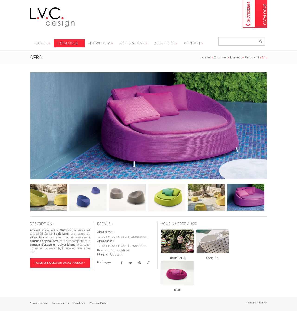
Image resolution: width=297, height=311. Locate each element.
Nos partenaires (60, 303)
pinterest (139, 262)
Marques (236, 57)
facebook (121, 262)
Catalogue (261, 14)
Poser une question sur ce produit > (60, 262)
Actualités (164, 43)
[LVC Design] (52, 27)
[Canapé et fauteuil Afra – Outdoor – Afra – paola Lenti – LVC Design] (148, 125)
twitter (130, 262)
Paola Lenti (252, 57)
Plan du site (79, 303)
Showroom (99, 43)
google (148, 262)
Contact (192, 43)
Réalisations (132, 43)
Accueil (40, 43)
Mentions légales (98, 303)
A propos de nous (39, 303)
